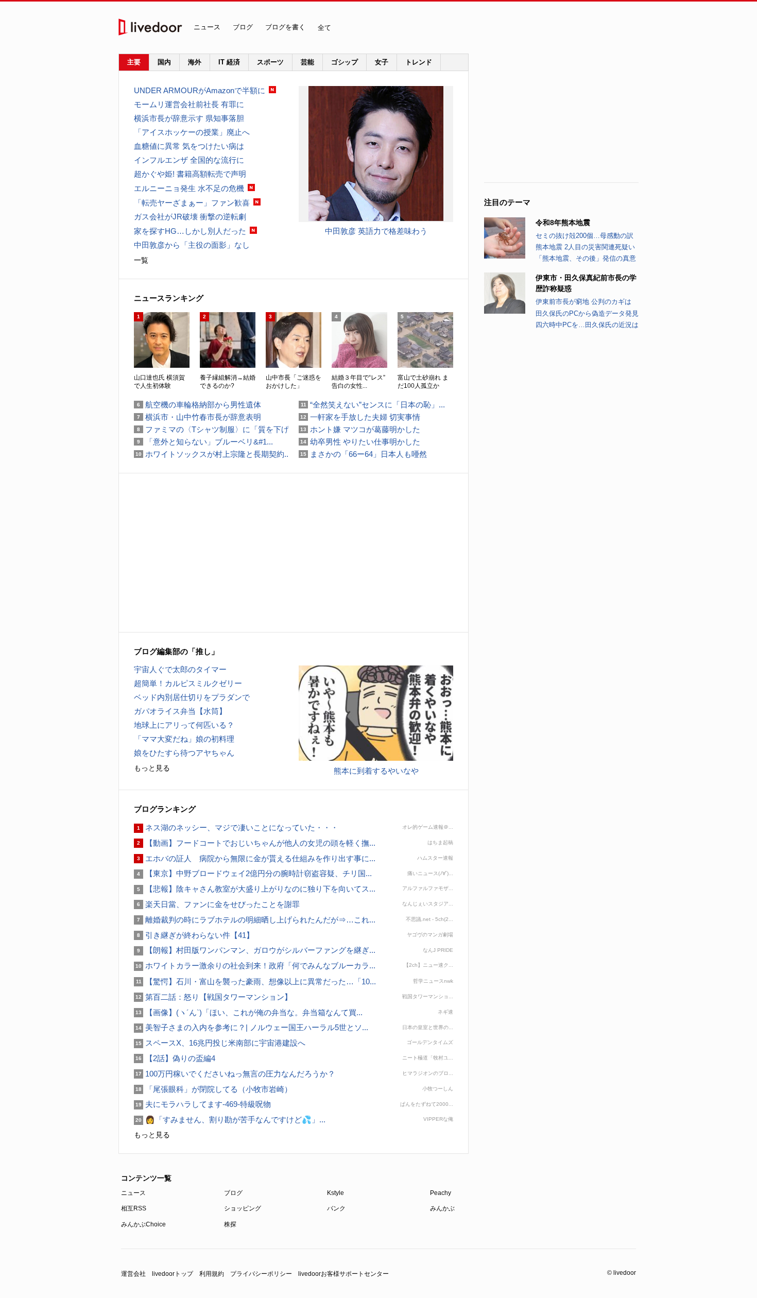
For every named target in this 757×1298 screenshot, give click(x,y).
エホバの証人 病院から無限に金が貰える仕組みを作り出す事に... (254, 858)
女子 (381, 62)
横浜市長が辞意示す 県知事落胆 (189, 118)
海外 (194, 62)
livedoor (150, 27)
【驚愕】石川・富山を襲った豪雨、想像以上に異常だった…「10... (255, 981)
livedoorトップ (172, 1273)
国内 (164, 62)
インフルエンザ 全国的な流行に (189, 160)
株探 (230, 1224)
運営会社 (133, 1273)
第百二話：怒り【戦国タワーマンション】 (213, 997)
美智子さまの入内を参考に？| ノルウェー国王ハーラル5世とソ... (251, 1027)
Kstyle (335, 1193)
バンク (336, 1208)
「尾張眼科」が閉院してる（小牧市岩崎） (213, 1089)
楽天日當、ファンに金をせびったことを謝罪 (217, 904)
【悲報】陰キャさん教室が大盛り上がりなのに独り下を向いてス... (254, 889)
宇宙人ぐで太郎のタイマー (180, 669)
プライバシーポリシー (261, 1273)
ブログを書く (285, 27)
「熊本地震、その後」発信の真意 (586, 258)
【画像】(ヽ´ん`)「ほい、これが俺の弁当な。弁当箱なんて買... (248, 1012)
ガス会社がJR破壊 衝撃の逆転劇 (190, 216)
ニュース (207, 27)
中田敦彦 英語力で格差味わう (376, 231)
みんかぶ (442, 1208)
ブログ (243, 27)
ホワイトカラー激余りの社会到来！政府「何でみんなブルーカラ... (254, 965)
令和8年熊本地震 (563, 222)
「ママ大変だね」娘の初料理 (184, 739)
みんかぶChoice (143, 1224)
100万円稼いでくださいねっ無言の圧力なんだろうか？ (234, 1074)
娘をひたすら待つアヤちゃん (184, 752)
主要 (134, 62)
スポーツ (270, 62)
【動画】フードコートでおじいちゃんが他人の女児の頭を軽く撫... (254, 843)
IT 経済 (229, 62)
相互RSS (133, 1208)
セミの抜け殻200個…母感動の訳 (584, 236)
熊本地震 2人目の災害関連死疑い (585, 247)
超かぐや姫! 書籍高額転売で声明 (190, 173)
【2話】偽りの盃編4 (174, 1058)
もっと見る (152, 768)
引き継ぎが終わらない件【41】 (194, 935)
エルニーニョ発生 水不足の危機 (189, 188)
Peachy (440, 1193)
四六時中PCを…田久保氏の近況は (587, 325)
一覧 (141, 260)
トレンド (418, 62)
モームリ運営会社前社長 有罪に (189, 104)
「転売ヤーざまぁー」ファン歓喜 (192, 202)
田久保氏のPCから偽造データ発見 (587, 313)
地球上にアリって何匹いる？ (184, 725)
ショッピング (242, 1208)
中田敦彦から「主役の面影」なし (192, 245)
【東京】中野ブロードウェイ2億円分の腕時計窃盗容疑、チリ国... (253, 873)
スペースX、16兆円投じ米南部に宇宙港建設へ (219, 1043)
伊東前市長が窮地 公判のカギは (583, 301)
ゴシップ (344, 62)
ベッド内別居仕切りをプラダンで (192, 697)
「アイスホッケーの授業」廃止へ (192, 132)
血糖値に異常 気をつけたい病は (189, 146)
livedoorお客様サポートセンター (343, 1273)
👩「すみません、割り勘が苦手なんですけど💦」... (229, 1119)
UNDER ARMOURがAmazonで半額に (199, 90)
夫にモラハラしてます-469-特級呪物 (202, 1104)
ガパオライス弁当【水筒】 (180, 711)
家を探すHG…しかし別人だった (190, 231)
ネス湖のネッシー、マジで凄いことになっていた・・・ (236, 827)
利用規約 (211, 1273)
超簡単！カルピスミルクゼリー (188, 683)
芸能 (307, 62)
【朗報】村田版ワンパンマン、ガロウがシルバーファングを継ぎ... (254, 950)
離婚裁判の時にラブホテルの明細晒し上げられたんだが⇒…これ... (254, 920)
